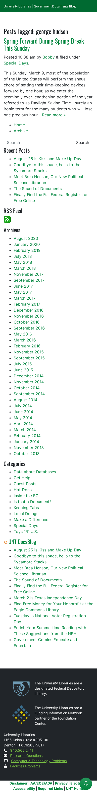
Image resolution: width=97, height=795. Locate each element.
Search (82, 142)
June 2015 (23, 369)
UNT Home (75, 788)
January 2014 (26, 441)
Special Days (16, 63)
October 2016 (27, 322)
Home (19, 124)
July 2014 (23, 405)
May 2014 (23, 417)
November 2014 (29, 381)
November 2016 (29, 316)
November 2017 (29, 274)
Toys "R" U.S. (26, 531)
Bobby (49, 57)
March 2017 (25, 298)
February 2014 (27, 435)
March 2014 (25, 429)
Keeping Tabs (26, 507)
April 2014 (23, 423)
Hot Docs (23, 489)
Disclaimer (18, 783)
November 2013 (29, 447)
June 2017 (23, 286)
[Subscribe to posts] (7, 218)
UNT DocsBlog (22, 541)
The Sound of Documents (38, 188)
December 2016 (29, 310)
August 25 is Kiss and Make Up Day (47, 158)
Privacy (61, 783)
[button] (86, 784)
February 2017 (27, 304)
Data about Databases (35, 471)
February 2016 (27, 345)
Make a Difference (31, 519)
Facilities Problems (25, 766)
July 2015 (23, 363)
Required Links (50, 788)
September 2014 (29, 393)
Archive (21, 130)
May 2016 (23, 333)
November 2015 (29, 351)
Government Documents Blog (55, 6)
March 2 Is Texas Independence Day (48, 597)
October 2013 (27, 453)
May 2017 (23, 292)
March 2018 (25, 268)
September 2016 (29, 328)
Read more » (54, 114)
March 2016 (25, 339)
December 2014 (29, 375)
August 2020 (26, 238)
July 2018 (23, 256)
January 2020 (27, 244)
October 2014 (27, 387)
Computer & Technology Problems (39, 761)
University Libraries (17, 6)
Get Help (22, 477)
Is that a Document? (32, 501)
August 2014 (25, 399)
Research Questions (26, 755)
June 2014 (23, 411)
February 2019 (27, 250)
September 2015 (29, 357)
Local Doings (26, 513)
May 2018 (23, 262)
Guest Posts (25, 483)
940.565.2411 (21, 750)
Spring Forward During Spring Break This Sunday (44, 44)
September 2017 (29, 280)
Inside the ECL (27, 495)
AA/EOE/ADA (41, 783)
